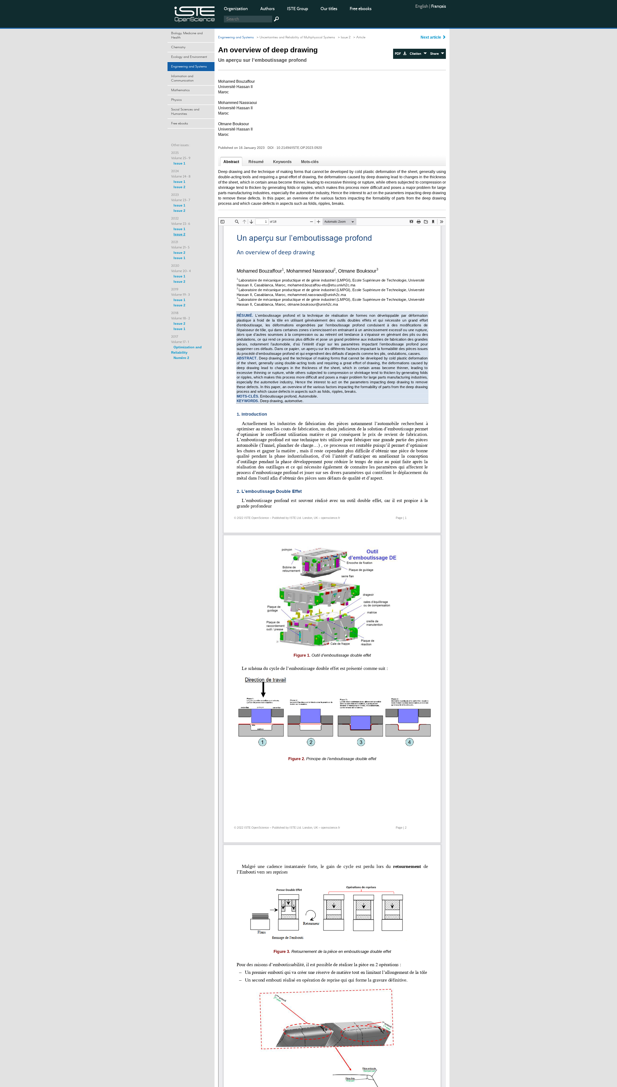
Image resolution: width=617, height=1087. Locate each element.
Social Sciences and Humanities (185, 111)
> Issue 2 (343, 37)
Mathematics (180, 90)
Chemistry (178, 47)
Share (435, 54)
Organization (236, 8)
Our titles (329, 8)
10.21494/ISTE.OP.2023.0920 (299, 148)
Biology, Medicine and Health (187, 35)
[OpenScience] (194, 13)
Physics (176, 99)
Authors (267, 8)
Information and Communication (182, 78)
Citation (416, 54)
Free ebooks (360, 8)
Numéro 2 (181, 358)
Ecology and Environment (189, 57)
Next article (431, 37)
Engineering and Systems (189, 66)
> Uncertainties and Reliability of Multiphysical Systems (295, 37)
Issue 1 (179, 163)
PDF (399, 54)
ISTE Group (297, 8)
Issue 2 (179, 187)
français (438, 6)
